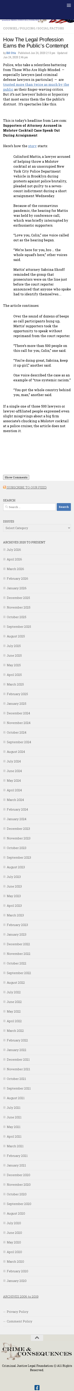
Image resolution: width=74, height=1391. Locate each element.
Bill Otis (11, 53)
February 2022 (17, 1040)
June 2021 (14, 1117)
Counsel (10, 28)
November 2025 (18, 607)
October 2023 (16, 848)
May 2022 (14, 1011)
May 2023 (14, 896)
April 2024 (14, 790)
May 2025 (14, 665)
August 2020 (16, 1213)
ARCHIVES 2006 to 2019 (20, 1296)
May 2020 (14, 1242)
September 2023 (19, 857)
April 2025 (14, 675)
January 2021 (16, 1165)
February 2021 (17, 1156)
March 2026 (15, 569)
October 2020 (17, 1194)
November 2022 (18, 954)
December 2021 (18, 1059)
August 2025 (16, 636)
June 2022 (14, 1002)
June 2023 (14, 886)
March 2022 (15, 1031)
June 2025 (14, 655)
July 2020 (14, 1223)
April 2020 (14, 1252)
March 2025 (15, 684)
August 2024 (16, 752)
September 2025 (19, 626)
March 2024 (15, 800)
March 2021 (15, 1146)
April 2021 (14, 1136)
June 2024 (14, 771)
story (32, 146)
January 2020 (17, 1281)
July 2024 (14, 761)
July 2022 (14, 992)
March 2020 (15, 1261)
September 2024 (19, 742)
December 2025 (18, 598)
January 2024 (16, 819)
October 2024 (16, 732)
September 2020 (19, 1204)
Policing (27, 28)
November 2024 (18, 723)
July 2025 (14, 646)
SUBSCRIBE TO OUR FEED (26, 487)
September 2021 (19, 1088)
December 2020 (18, 1175)
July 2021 (13, 1107)
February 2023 (17, 925)
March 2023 (15, 915)
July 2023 (14, 877)
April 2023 (14, 905)
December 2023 (18, 828)
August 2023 (16, 867)
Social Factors (50, 28)
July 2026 (14, 550)
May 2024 (14, 780)
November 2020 (19, 1184)
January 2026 (17, 588)
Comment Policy (19, 1321)
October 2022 (16, 963)
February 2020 (17, 1271)
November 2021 (18, 1069)
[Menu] (69, 5)
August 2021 (15, 1098)
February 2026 (17, 578)
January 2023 (16, 934)
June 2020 (14, 1233)
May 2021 (13, 1127)
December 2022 (18, 944)
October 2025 (16, 617)
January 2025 (16, 703)
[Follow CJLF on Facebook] (37, 1388)
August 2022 (16, 982)
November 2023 (18, 838)
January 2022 (16, 1050)
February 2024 (17, 809)
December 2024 (18, 713)
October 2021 (16, 1079)
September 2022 (19, 973)
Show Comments (16, 477)
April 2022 (14, 1021)
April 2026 (14, 559)
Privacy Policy (17, 1312)
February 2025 (17, 694)
